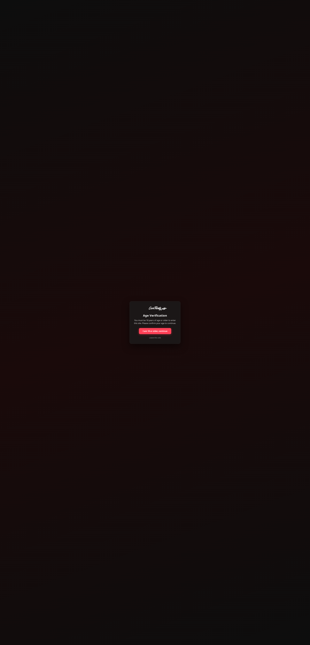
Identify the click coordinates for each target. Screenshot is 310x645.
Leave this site (155, 338)
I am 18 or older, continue (155, 331)
